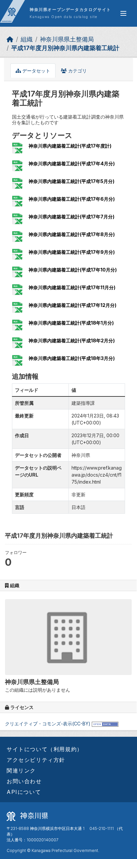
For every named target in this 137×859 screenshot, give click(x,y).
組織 (27, 39)
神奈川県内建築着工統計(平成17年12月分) (72, 305)
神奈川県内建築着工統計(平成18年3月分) (72, 358)
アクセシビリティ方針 (36, 759)
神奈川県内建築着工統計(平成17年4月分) (72, 163)
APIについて (24, 792)
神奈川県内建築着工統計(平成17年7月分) (71, 216)
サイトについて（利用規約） (45, 749)
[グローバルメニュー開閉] (123, 13)
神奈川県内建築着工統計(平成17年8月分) (72, 234)
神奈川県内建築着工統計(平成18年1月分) (71, 323)
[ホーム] (10, 39)
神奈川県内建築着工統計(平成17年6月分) (72, 199)
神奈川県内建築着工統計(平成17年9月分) (72, 252)
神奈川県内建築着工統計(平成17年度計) (70, 146)
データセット (35, 70)
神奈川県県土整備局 (67, 39)
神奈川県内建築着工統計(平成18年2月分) (72, 340)
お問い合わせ (24, 781)
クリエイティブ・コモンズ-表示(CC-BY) (47, 723)
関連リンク (21, 770)
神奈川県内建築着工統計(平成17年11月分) (72, 287)
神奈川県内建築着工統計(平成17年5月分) (71, 181)
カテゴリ (77, 70)
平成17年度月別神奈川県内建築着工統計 (65, 47)
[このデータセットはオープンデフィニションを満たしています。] (105, 723)
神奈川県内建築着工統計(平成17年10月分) (73, 270)
